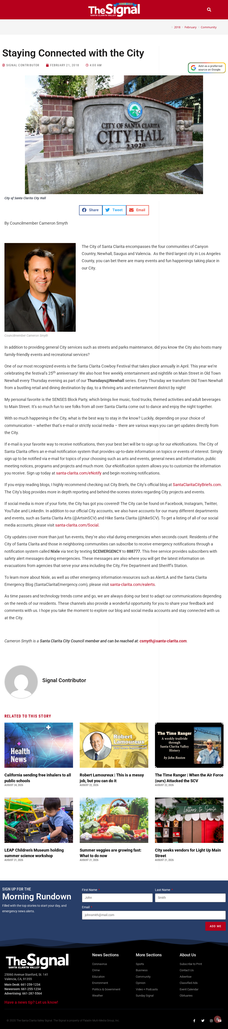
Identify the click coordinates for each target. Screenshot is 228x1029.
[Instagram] (211, 1020)
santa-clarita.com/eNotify (79, 473)
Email (86, 907)
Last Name (163, 890)
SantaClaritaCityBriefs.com (197, 484)
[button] (19, 10)
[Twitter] (202, 1020)
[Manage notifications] (217, 1019)
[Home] (169, 27)
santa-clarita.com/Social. (77, 525)
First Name (90, 890)
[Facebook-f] (194, 1020)
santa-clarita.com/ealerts (132, 584)
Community (209, 27)
